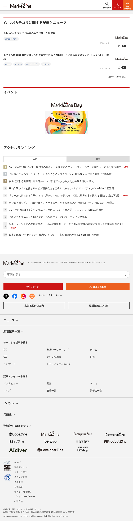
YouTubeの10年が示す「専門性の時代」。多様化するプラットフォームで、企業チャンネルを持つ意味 (65, 167)
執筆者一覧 (96, 390)
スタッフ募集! (20, 472)
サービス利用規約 (22, 491)
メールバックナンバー (48, 295)
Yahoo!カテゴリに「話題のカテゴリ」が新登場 (29, 33)
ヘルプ (17, 462)
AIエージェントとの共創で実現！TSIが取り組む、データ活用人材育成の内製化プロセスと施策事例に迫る (66, 224)
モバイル (18, 64)
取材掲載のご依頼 (99, 305)
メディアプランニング (59, 363)
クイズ (7, 390)
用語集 (7, 414)
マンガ (93, 383)
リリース (46, 64)
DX (5, 349)
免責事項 (18, 481)
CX (5, 356)
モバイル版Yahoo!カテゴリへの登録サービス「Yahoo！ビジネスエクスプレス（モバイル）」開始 (56, 56)
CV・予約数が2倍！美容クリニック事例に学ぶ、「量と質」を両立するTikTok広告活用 (56, 209)
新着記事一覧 (11, 331)
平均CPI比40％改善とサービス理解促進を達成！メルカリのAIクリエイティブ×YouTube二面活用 (61, 188)
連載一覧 (51, 390)
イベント (9, 403)
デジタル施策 (54, 356)
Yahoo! (8, 64)
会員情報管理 (20, 476)
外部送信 (18, 501)
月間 (98, 159)
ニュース (9, 320)
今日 (35, 159)
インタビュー (10, 383)
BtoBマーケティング (58, 349)
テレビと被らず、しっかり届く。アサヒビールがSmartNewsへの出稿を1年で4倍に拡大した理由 (61, 202)
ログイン (35, 286)
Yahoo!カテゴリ (11, 39)
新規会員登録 (99, 286)
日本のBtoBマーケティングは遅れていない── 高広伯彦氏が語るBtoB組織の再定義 (54, 234)
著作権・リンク (21, 467)
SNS (92, 356)
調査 (49, 383)
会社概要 (18, 486)
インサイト (9, 363)
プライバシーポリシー (24, 496)
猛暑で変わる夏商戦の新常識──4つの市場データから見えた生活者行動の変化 (51, 181)
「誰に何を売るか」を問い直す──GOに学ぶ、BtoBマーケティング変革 (48, 216)
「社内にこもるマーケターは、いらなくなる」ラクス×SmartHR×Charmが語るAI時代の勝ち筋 (60, 174)
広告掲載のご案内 (34, 305)
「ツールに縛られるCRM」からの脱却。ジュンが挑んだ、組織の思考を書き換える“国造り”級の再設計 (65, 195)
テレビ (93, 349)
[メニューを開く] (5, 5)
